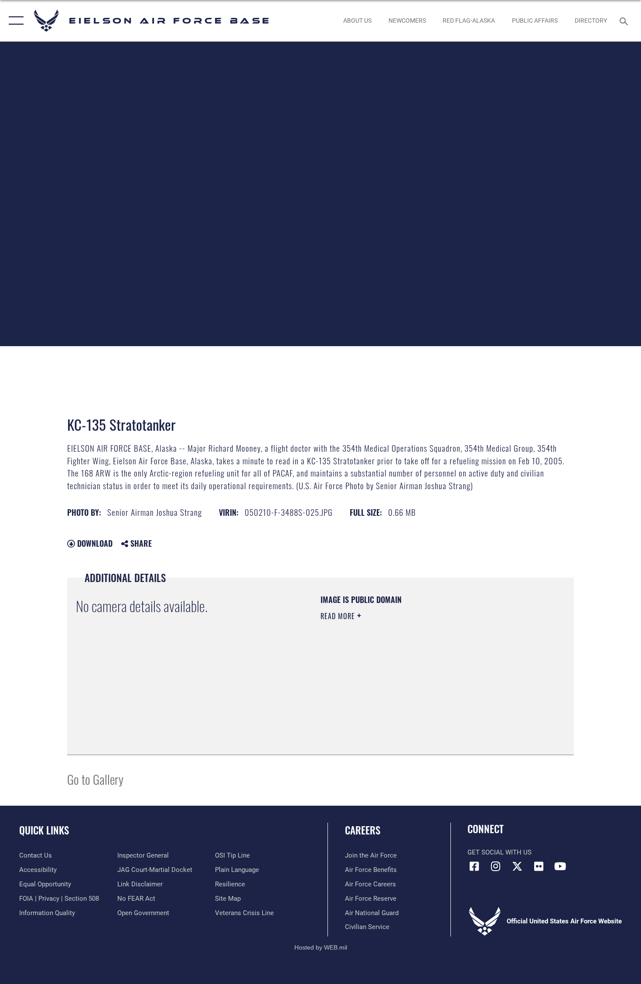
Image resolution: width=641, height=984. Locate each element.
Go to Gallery (95, 778)
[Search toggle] (625, 20)
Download (94, 543)
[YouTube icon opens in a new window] (560, 866)
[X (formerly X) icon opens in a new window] (517, 866)
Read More (338, 616)
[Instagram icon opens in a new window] (495, 866)
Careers (362, 830)
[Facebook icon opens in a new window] (474, 866)
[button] (14, 20)
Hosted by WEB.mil (320, 947)
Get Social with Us (499, 852)
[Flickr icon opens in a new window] (538, 866)
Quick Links (44, 830)
